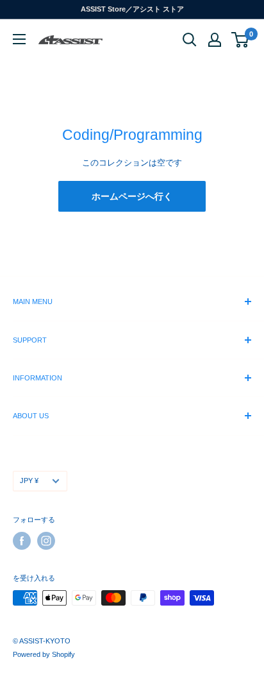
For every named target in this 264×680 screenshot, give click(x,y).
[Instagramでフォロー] (46, 541)
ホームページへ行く (132, 196)
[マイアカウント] (214, 40)
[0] (241, 39)
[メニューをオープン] (19, 39)
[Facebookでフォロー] (22, 541)
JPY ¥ (29, 480)
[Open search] (190, 40)
